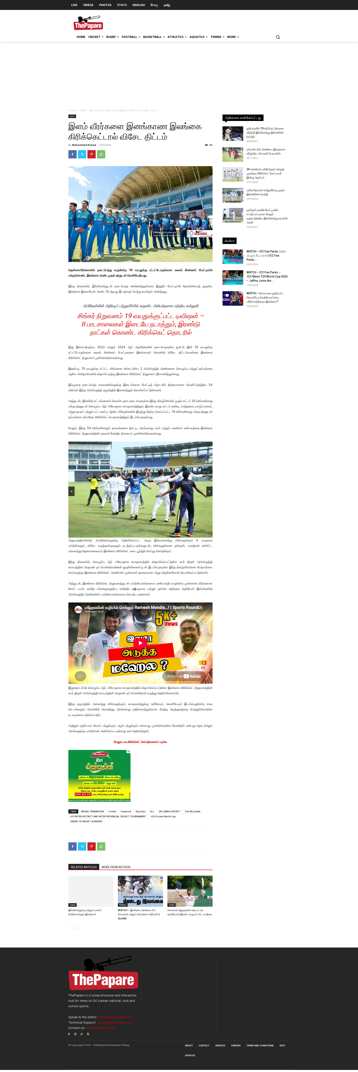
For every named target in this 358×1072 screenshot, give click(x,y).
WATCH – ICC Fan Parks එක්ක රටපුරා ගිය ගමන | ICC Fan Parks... (266, 255)
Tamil (83, 110)
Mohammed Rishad (84, 144)
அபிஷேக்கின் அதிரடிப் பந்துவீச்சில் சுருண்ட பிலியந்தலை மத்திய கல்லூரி (140, 305)
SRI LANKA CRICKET (169, 813)
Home (72, 110)
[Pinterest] (91, 154)
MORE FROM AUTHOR (116, 869)
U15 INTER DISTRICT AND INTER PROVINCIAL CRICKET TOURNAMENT (108, 818)
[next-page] (77, 928)
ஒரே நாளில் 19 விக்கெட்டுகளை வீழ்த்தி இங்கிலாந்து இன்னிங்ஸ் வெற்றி (265, 132)
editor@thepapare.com (115, 1019)
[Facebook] (72, 154)
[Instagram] (75, 1036)
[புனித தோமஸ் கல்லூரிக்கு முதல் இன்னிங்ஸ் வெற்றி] (233, 195)
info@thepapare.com (101, 1030)
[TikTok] (82, 1036)
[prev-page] (71, 928)
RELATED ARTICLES (84, 869)
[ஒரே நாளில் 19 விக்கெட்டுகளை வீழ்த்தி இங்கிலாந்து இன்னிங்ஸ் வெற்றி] (233, 133)
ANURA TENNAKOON (92, 813)
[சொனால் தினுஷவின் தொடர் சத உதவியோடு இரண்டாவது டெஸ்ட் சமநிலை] (190, 893)
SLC (152, 813)
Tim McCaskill (192, 813)
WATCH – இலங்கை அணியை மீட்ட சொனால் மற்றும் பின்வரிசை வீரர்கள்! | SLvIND (139, 916)
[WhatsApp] (101, 154)
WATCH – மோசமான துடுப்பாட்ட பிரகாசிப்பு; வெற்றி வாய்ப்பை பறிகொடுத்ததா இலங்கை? (265, 297)
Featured (126, 813)
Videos (122, 906)
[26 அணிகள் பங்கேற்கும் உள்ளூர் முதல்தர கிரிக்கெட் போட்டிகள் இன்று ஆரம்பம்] (233, 174)
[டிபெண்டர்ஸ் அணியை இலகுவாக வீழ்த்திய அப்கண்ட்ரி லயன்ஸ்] (233, 154)
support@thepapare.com (116, 1024)
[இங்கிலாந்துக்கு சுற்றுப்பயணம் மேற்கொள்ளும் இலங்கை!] (91, 893)
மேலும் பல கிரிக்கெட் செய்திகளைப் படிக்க (140, 744)
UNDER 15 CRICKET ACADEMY (86, 823)
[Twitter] (82, 154)
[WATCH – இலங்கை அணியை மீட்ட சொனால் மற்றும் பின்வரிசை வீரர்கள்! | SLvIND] (140, 893)
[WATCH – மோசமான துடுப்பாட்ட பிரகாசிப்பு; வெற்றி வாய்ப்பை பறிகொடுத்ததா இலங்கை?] (233, 298)
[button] (278, 37)
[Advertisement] (179, 73)
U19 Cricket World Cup (163, 818)
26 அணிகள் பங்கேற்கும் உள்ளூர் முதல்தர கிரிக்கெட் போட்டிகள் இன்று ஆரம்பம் (265, 173)
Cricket (112, 813)
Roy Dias (140, 813)
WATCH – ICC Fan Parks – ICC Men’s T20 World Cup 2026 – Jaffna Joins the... (267, 276)
